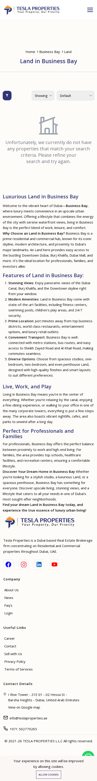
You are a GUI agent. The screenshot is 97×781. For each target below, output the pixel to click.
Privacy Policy (14, 661)
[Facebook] (8, 565)
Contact (10, 646)
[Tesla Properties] (33, 10)
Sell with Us (13, 653)
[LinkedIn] (39, 565)
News (8, 597)
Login (8, 613)
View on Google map (24, 707)
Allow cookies (49, 774)
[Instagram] (24, 565)
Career (9, 638)
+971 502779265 (23, 729)
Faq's (8, 605)
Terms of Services (18, 669)
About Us (11, 590)
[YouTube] (54, 565)
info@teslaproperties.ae (28, 718)
